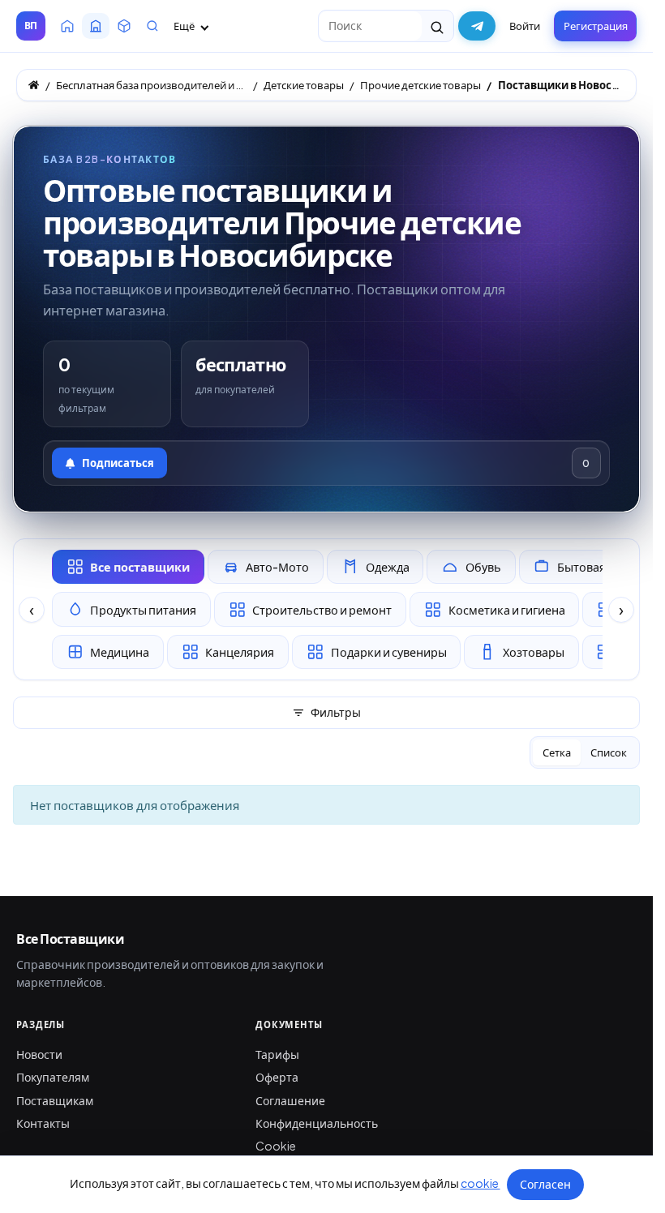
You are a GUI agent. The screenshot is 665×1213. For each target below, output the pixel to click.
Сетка (557, 752)
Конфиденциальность (316, 1123)
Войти (524, 25)
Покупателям (52, 1076)
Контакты (43, 1123)
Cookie (275, 1145)
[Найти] (437, 26)
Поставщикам (54, 1100)
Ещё (185, 25)
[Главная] (33, 84)
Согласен (545, 1184)
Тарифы (277, 1054)
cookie (480, 1183)
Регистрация (596, 25)
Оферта (276, 1076)
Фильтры (336, 712)
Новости (39, 1054)
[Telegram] (477, 26)
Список (608, 752)
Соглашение (290, 1100)
